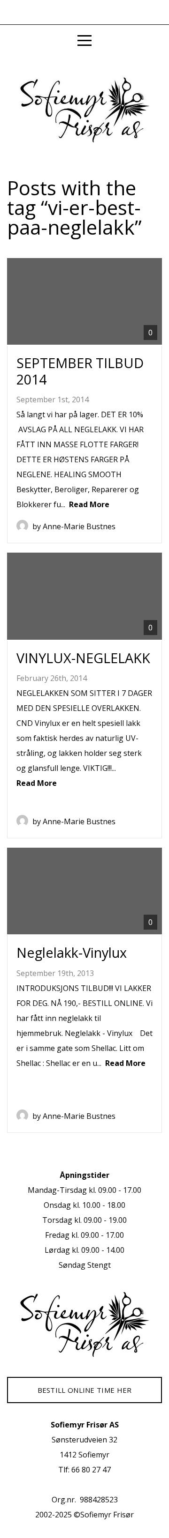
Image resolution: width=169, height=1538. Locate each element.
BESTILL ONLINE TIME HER (85, 1390)
